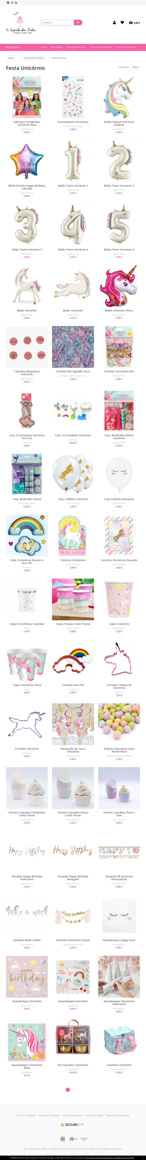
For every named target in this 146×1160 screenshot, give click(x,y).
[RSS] (16, 2)
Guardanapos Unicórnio (27, 1001)
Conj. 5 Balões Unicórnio (73, 499)
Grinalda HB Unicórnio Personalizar (119, 878)
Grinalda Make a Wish (26, 940)
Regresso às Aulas (119, 1069)
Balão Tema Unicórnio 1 (73, 185)
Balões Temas (73, 190)
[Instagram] (12, 2)
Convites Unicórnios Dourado (119, 560)
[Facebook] (8, 2)
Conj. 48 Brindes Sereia (27, 499)
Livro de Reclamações (72, 1115)
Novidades (56, 47)
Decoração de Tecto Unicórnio (73, 750)
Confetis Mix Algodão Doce (73, 371)
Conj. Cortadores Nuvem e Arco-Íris (26, 561)
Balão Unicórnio (27, 310)
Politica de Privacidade (49, 1115)
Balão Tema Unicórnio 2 (119, 185)
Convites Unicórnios (72, 560)
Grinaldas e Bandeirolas (73, 944)
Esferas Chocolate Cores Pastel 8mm (119, 750)
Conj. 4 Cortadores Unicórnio (73, 435)
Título (134, 67)
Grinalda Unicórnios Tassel (73, 940)
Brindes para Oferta (27, 503)
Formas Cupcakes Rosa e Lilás (119, 814)
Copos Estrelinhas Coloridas (27, 624)
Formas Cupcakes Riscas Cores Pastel (73, 814)
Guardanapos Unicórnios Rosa (27, 1066)
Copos (27, 628)
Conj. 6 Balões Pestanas (119, 499)
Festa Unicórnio (25, 67)
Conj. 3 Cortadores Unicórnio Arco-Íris (27, 437)
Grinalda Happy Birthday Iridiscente (27, 878)
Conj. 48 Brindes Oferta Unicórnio (119, 437)
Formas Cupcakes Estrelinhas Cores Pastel (27, 814)
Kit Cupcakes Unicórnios (73, 1065)
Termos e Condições (100, 47)
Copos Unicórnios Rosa (27, 685)
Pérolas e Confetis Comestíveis (73, 376)
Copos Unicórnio (119, 624)
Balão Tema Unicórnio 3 (27, 249)
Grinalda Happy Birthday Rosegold (73, 878)
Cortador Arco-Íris (73, 685)
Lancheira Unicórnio (119, 1065)
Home (44, 47)
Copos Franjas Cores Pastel (73, 624)
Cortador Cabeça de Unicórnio (119, 686)
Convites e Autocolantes (73, 126)
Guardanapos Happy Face (119, 940)
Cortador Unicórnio (27, 748)
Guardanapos (119, 944)
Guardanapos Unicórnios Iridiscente (119, 1002)
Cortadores (27, 442)
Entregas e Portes (76, 47)
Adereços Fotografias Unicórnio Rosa (27, 123)
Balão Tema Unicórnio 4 (73, 249)
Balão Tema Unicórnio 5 (119, 249)
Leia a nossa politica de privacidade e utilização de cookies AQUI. (109, 1158)
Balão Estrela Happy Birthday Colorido (26, 187)
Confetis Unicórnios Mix (119, 371)
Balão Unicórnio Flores (119, 310)
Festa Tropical (73, 628)
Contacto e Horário (126, 47)
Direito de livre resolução (117, 1115)
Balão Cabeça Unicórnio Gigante (119, 123)
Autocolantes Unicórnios (73, 122)
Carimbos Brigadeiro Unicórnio (27, 373)
